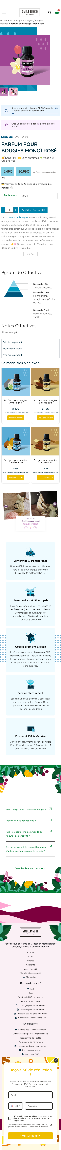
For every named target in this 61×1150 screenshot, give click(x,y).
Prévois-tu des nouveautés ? (21, 820)
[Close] (55, 1060)
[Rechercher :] (49, 12)
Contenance (10, 195)
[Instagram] (30, 527)
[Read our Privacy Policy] (51, 1125)
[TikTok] (35, 527)
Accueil (3, 20)
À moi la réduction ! (30, 1135)
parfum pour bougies (16, 217)
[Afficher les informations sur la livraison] (56, 108)
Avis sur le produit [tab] (12, 354)
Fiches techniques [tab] (12, 348)
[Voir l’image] (4, 92)
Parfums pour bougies (21, 20)
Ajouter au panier (33, 209)
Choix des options (15, 418)
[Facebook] (26, 527)
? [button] (11, 188)
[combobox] (15, 1106)
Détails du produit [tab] (12, 342)
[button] (6, 506)
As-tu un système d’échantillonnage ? (26, 809)
